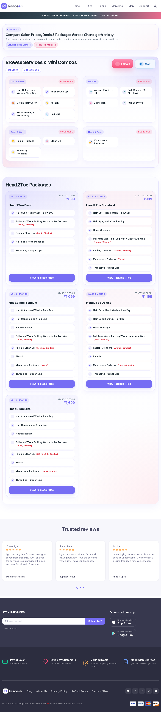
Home (76, 6)
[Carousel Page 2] (80, 588)
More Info (117, 6)
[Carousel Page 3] (84, 588)
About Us (41, 691)
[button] (123, 622)
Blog (29, 691)
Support (144, 6)
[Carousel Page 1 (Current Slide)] (77, 588)
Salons (102, 6)
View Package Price (42, 277)
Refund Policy (80, 691)
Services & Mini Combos (19, 45)
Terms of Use (100, 691)
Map (131, 6)
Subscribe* (95, 621)
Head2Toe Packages (46, 45)
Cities (89, 6)
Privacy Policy (59, 691)
